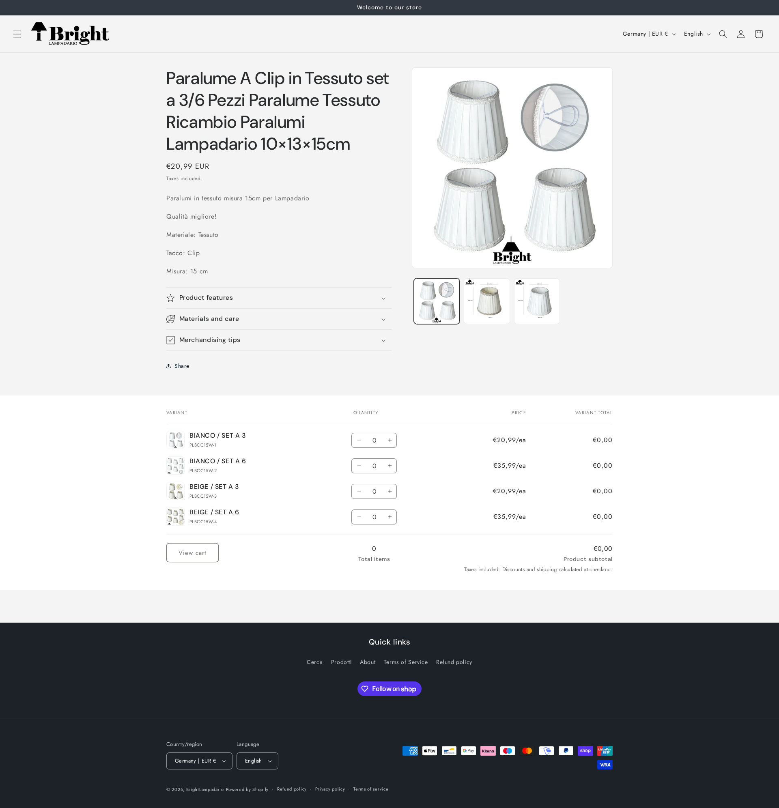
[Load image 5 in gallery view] (537, 301)
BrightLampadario (205, 789)
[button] (17, 34)
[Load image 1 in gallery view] (437, 301)
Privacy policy (330, 789)
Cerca (315, 662)
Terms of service (370, 789)
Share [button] (181, 366)
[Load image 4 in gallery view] (487, 301)
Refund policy (454, 662)
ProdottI (341, 662)
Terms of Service (406, 662)
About (367, 662)
